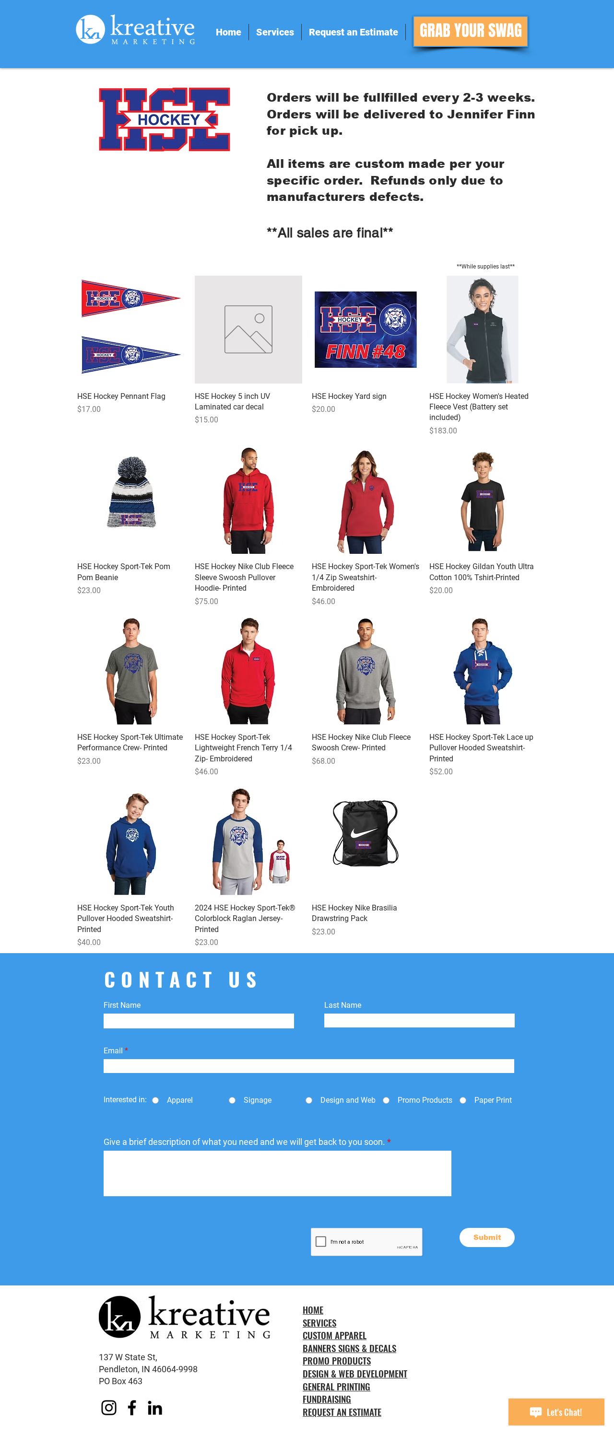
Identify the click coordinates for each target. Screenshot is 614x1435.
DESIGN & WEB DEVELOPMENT (355, 1373)
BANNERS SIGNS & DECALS (349, 1347)
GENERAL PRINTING (336, 1386)
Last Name (342, 1005)
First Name (122, 1005)
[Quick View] (131, 330)
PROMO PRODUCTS (337, 1360)
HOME (313, 1309)
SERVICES (319, 1322)
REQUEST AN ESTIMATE (342, 1411)
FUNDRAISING (327, 1398)
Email (113, 1051)
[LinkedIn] (155, 1408)
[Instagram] (109, 1408)
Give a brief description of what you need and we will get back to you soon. (244, 1142)
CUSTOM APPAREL (334, 1335)
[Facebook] (132, 1408)
